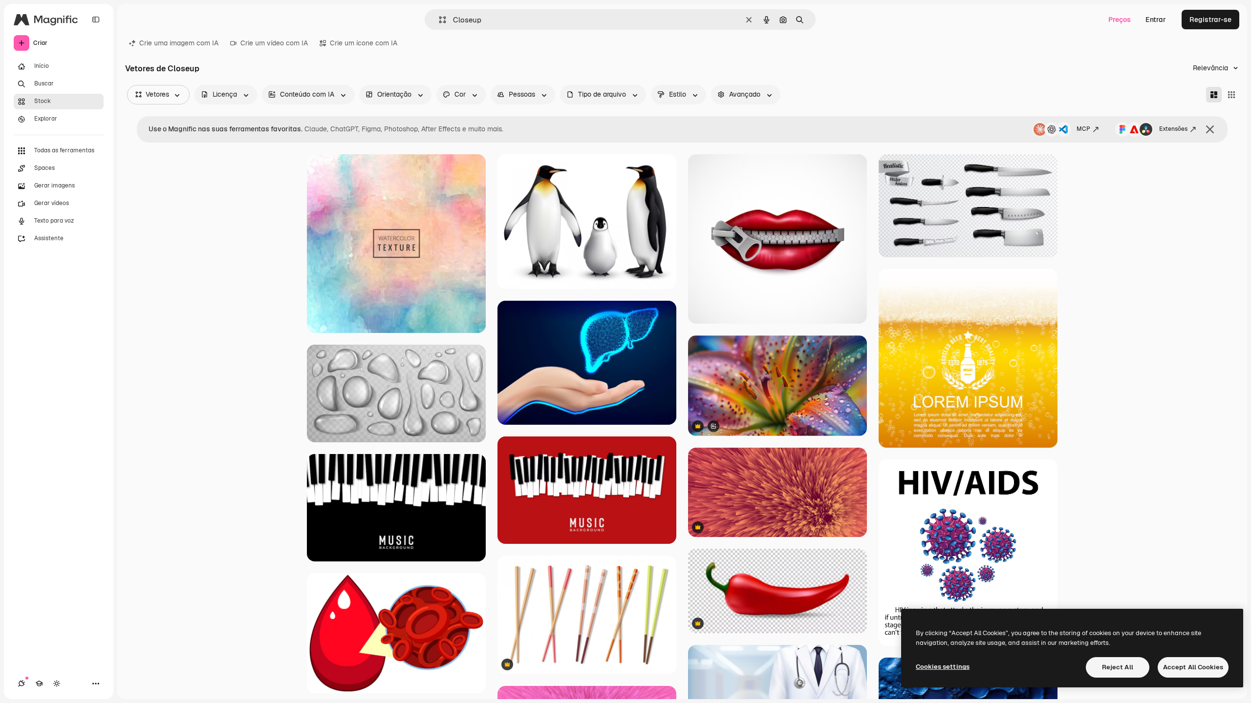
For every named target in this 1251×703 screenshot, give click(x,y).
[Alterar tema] (57, 683)
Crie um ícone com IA (363, 43)
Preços (1119, 19)
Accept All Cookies (1193, 667)
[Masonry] (1214, 95)
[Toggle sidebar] (96, 19)
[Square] (1231, 95)
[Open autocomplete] (438, 19)
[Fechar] (1210, 129)
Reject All (1117, 667)
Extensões (1173, 129)
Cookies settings (943, 666)
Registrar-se (1210, 19)
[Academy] (39, 683)
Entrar (1155, 19)
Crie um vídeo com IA (274, 43)
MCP (1083, 129)
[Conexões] (21, 683)
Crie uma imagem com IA (178, 43)
